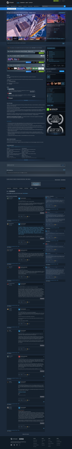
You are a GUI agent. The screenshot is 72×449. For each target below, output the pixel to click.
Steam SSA (35, 441)
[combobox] (53, 6)
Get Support (58, 443)
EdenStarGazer (11, 223)
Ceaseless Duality (11, 283)
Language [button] (20, 188)
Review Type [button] (9, 188)
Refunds (49, 446)
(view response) (9, 247)
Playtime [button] (31, 188)
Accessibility (50, 441)
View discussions (49, 100)
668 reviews (10, 382)
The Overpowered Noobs (12, 81)
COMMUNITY (22, 2)
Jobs (42, 441)
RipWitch (10, 407)
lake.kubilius (11, 197)
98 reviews (10, 331)
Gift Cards (34, 446)
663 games (10, 284)
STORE (18, 2)
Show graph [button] (62, 188)
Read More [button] (42, 238)
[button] (8, 6)
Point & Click (54, 38)
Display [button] (36, 188)
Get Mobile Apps (59, 441)
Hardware (43, 443)
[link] (35, 62)
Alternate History (58, 38)
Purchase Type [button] (15, 188)
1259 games (10, 224)
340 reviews (10, 285)
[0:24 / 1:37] (26, 25)
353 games (10, 309)
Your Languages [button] (11, 191)
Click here (33, 47)
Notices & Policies (51, 443)
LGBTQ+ (62, 38)
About (27, 2)
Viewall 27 (48, 77)
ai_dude (10, 308)
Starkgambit (11, 249)
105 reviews (10, 225)
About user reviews (57, 179)
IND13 (9, 77)
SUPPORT (31, 2)
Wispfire (55, 31)
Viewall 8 (63, 83)
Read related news (49, 99)
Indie (47, 38)
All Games (8, 11)
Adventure (50, 38)
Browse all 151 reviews (26, 434)
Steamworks (35, 443)
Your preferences (63, 179)
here (22, 172)
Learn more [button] (62, 71)
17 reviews (10, 310)
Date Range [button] (26, 188)
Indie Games (11, 11)
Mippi (10, 330)
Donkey (10, 381)
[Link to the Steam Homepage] (10, 3)
